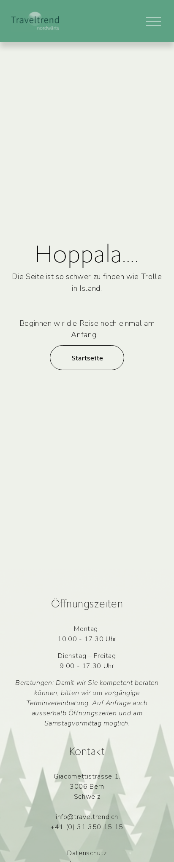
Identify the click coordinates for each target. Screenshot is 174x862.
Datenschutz (87, 853)
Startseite (87, 358)
